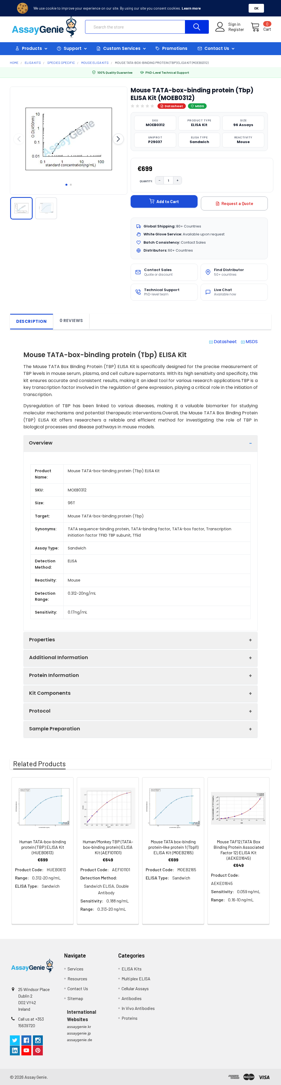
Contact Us (78, 988)
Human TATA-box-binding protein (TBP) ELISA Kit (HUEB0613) (42, 847)
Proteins (129, 1018)
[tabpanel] (68, 139)
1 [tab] (66, 184)
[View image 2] (46, 208)
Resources (77, 978)
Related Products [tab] (39, 763)
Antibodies (132, 998)
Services (75, 968)
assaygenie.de (79, 1040)
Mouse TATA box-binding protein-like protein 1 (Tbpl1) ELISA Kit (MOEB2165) (173, 847)
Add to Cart (167, 201)
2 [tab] (70, 184)
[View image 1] (21, 208)
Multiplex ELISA (136, 978)
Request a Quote (237, 203)
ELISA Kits (132, 968)
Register (236, 29)
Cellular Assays (135, 988)
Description (31, 321)
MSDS (199, 106)
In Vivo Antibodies (138, 1008)
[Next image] (118, 138)
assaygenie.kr (79, 1026)
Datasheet (174, 106)
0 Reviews (71, 320)
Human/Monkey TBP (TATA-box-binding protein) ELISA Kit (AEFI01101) (108, 847)
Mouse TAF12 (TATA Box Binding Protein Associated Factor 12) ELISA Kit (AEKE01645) (238, 850)
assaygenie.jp (79, 1033)
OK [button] (256, 8)
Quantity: (146, 181)
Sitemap (75, 998)
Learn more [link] (191, 8)
